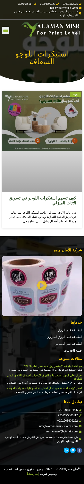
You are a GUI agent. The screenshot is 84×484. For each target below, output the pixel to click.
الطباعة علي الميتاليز (68, 343)
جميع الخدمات (73, 350)
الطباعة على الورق (70, 330)
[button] (5, 30)
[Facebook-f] (79, 450)
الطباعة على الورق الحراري (64, 336)
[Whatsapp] (66, 450)
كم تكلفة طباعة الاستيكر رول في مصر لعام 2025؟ (53, 366)
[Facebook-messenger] (73, 450)
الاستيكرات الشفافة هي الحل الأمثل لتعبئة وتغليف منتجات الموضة (44, 388)
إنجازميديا (33, 473)
